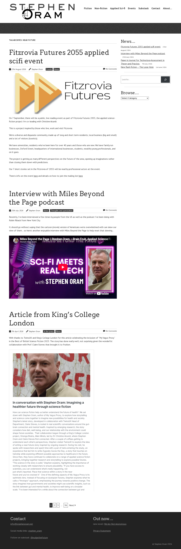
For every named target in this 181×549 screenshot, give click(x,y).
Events (132, 8)
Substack (143, 8)
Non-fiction (101, 8)
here (36, 175)
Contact (155, 8)
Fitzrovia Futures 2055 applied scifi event (140, 46)
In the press (49, 331)
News (56, 69)
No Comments (111, 69)
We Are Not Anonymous (115, 524)
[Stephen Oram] (42, 14)
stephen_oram (35, 530)
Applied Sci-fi (117, 8)
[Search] (165, 79)
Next (72, 505)
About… (167, 8)
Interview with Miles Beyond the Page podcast (143, 53)
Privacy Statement (102, 530)
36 (65, 505)
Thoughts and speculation (62, 210)
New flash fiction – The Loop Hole (137, 67)
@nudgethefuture (39, 537)
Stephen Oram (37, 69)
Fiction (88, 8)
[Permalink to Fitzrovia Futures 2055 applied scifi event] (63, 74)
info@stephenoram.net (21, 524)
